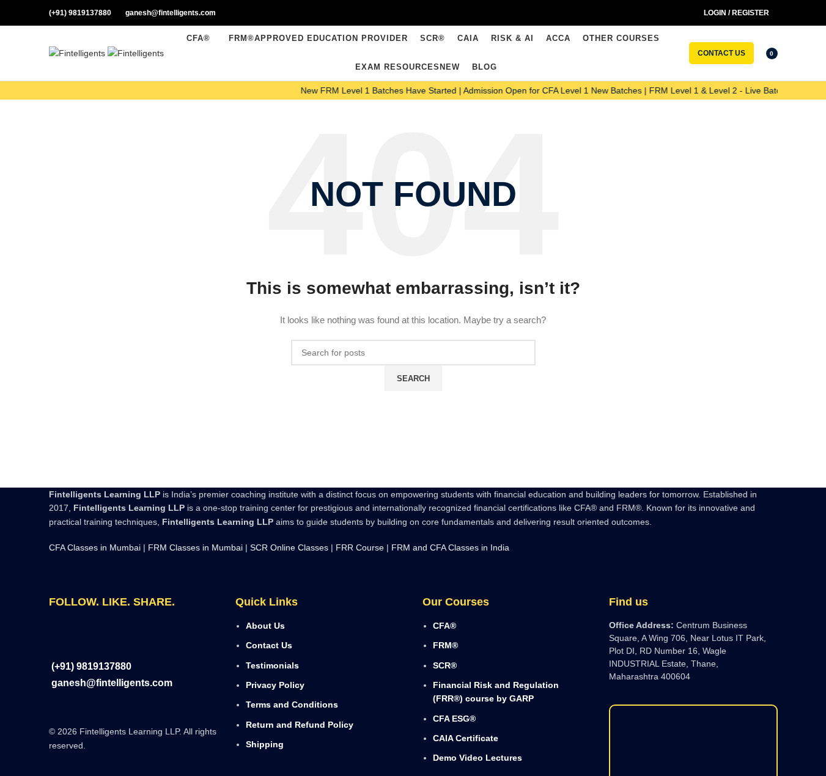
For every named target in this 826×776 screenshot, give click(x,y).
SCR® (445, 665)
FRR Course (360, 547)
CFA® (444, 626)
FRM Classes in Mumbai (195, 547)
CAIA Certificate (465, 738)
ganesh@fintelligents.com (170, 13)
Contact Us (269, 645)
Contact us (721, 53)
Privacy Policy (275, 685)
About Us (265, 626)
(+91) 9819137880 (80, 13)
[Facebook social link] (631, 13)
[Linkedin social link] (675, 13)
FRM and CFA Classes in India (449, 547)
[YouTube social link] (661, 13)
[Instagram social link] (646, 13)
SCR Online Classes (289, 547)
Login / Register (736, 13)
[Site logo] (78, 52)
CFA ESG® (454, 718)
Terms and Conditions (292, 704)
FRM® (445, 645)
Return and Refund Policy (299, 725)
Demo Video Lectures (477, 758)
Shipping (265, 744)
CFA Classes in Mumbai (95, 547)
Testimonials (272, 665)
